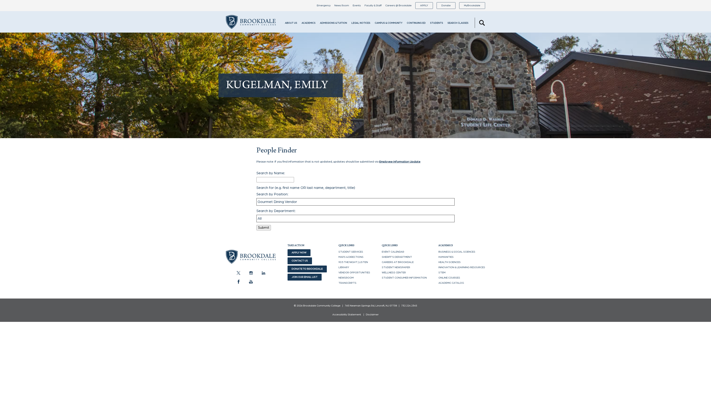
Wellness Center (394, 272)
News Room (341, 5)
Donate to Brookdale (307, 269)
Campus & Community (388, 23)
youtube (251, 282)
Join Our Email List (305, 277)
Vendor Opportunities (354, 272)
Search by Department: (276, 211)
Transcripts (347, 283)
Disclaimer (372, 314)
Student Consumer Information (404, 277)
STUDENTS (436, 23)
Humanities (446, 257)
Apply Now (299, 252)
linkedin (263, 273)
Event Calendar (393, 252)
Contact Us (300, 260)
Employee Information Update (399, 161)
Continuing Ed (416, 23)
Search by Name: (270, 173)
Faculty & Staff (373, 5)
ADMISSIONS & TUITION (333, 23)
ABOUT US (291, 23)
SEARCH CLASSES (458, 23)
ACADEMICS (309, 23)
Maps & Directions (350, 257)
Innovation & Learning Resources (461, 267)
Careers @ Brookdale (398, 5)
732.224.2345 (409, 305)
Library (343, 267)
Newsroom (346, 277)
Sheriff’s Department (397, 257)
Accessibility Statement (346, 314)
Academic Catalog (451, 283)
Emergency (324, 5)
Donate (446, 5)
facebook (238, 282)
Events (357, 5)
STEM (441, 272)
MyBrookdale (472, 5)
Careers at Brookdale (398, 262)
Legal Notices (360, 23)
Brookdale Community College (251, 23)
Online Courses (449, 277)
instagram (251, 273)
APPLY (424, 5)
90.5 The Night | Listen (353, 262)
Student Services (350, 252)
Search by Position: (272, 194)
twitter (238, 273)
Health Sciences (449, 262)
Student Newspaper (396, 267)
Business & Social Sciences (456, 252)
